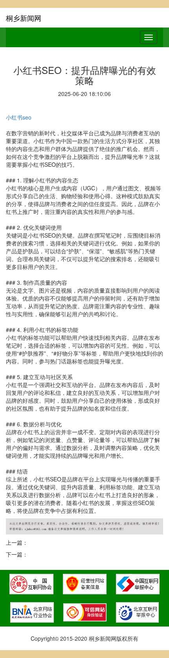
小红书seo (18, 117)
